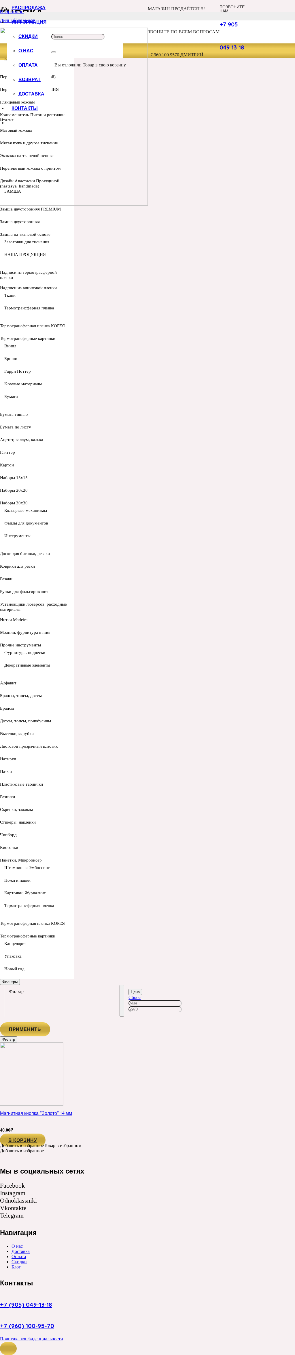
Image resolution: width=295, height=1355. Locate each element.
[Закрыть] (53, 52)
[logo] (74, 204)
